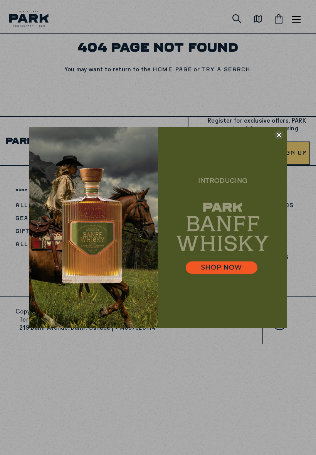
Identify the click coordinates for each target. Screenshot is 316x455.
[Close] (279, 135)
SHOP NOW (221, 267)
